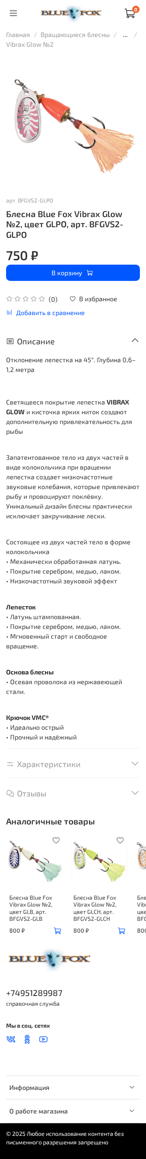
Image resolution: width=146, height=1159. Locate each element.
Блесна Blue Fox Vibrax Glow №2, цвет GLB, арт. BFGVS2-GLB (30, 908)
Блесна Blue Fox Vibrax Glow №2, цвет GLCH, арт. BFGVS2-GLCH (94, 908)
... (125, 34)
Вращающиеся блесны (75, 34)
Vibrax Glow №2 (30, 44)
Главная (18, 34)
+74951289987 (34, 992)
